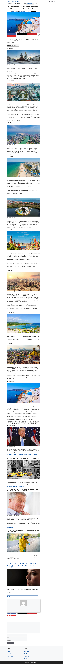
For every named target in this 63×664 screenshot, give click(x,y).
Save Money (17, 3)
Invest (24, 3)
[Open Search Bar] (55, 4)
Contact (9, 653)
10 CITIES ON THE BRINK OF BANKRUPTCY (16, 486)
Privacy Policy (10, 656)
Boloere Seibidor (14, 11)
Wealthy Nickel (14, 1)
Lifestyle (20, 11)
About (35, 3)
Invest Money (27, 656)
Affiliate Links (33, 11)
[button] (17, 45)
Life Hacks (29, 3)
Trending (23, 11)
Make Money (10, 3)
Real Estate (26, 658)
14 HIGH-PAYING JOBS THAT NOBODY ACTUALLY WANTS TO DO (20, 561)
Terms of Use (10, 658)
